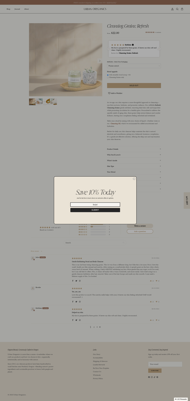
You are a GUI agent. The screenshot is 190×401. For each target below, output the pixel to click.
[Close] (134, 178)
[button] (181, 399)
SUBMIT (95, 210)
